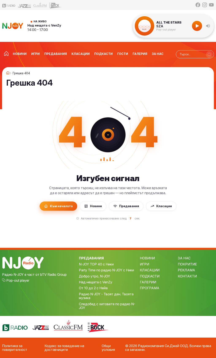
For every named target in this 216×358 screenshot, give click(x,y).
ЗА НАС (184, 258)
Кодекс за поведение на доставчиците (64, 348)
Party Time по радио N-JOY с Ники (106, 270)
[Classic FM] (40, 5)
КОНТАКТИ (187, 276)
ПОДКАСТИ (149, 276)
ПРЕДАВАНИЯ (91, 258)
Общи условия (108, 348)
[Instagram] (204, 4)
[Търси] (209, 54)
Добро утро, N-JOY (94, 276)
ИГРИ (144, 264)
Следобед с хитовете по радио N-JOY (107, 306)
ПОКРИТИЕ (187, 264)
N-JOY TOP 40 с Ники (96, 264)
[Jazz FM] (24, 5)
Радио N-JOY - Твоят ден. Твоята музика (106, 296)
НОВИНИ (147, 258)
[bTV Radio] (9, 5)
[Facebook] (197, 4)
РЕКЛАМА (186, 270)
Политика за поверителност (14, 348)
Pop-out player (166, 29)
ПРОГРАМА (149, 288)
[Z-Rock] (55, 5)
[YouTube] (211, 4)
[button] (208, 26)
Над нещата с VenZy (44, 25)
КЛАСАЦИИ (149, 270)
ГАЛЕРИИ (148, 282)
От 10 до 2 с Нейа (93, 288)
